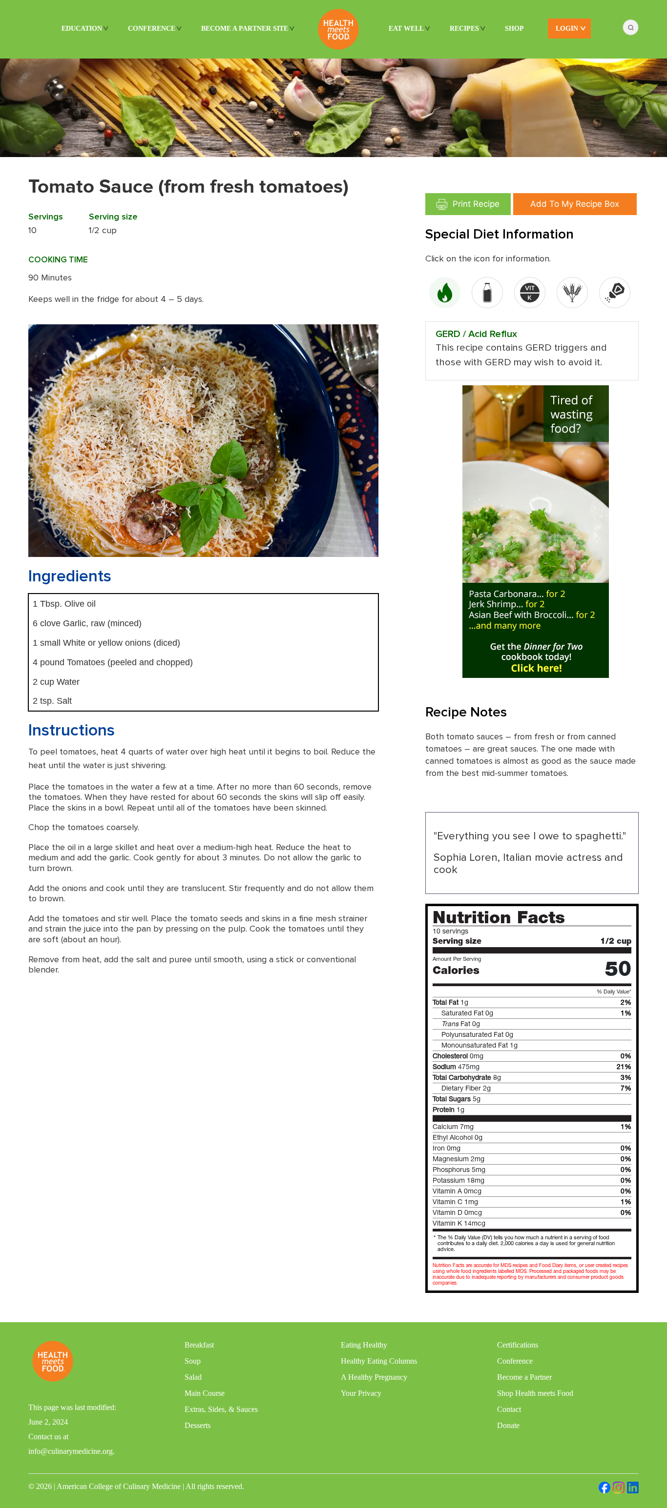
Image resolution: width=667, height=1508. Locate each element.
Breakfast (199, 1345)
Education (82, 28)
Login (567, 28)
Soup (193, 1361)
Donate (508, 1425)
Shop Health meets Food (535, 1393)
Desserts (197, 1425)
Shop (514, 28)
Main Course (205, 1393)
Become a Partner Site (244, 28)
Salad (193, 1377)
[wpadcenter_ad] (535, 531)
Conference (151, 28)
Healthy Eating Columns (379, 1361)
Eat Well (406, 28)
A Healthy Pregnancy (374, 1377)
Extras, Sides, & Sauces (221, 1409)
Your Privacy (361, 1393)
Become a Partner (524, 1377)
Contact (509, 1409)
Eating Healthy (364, 1345)
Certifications (517, 1345)
